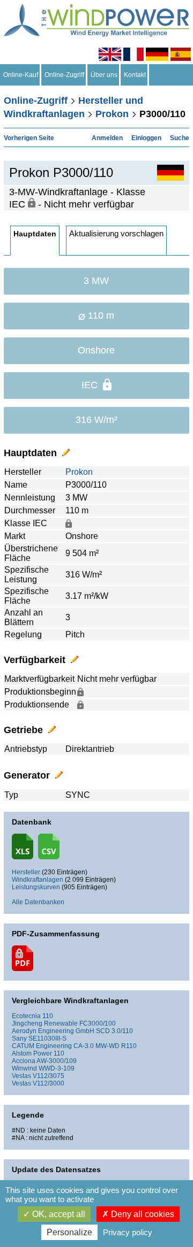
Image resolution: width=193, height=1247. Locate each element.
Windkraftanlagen (37, 879)
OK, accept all (57, 1214)
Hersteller (26, 872)
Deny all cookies (141, 1214)
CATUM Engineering (42, 1046)
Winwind (24, 1068)
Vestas (21, 1076)
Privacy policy (127, 1232)
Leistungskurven (36, 887)
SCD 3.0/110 (114, 1031)
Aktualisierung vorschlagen (116, 233)
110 (47, 1016)
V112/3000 (48, 1083)
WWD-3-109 (57, 1068)
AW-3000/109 (56, 1061)
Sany (19, 1038)
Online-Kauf (20, 75)
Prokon (112, 114)
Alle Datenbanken (38, 902)
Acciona (23, 1061)
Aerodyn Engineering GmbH (53, 1031)
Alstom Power (32, 1053)
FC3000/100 (97, 1023)
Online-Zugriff (64, 75)
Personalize (69, 1232)
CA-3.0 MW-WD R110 (105, 1046)
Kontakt (135, 75)
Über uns (104, 75)
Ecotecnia (26, 1016)
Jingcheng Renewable (45, 1023)
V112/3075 (48, 1076)
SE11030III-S (47, 1038)
